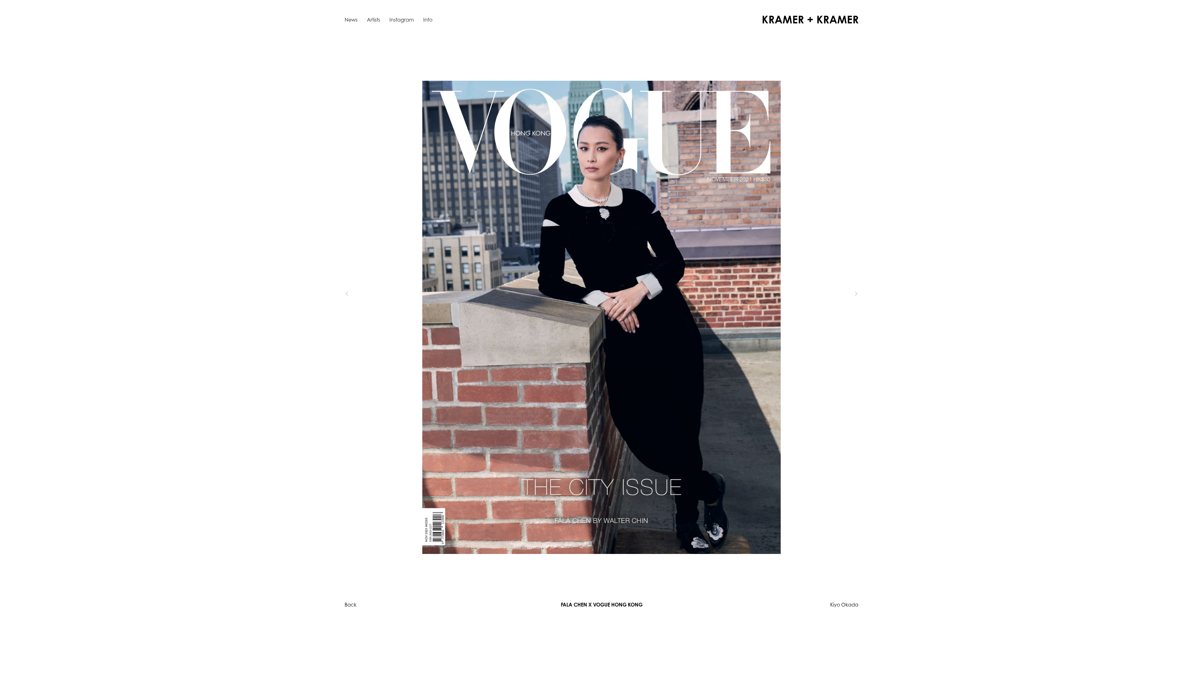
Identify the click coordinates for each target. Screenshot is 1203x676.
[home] (810, 19)
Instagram (401, 20)
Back (351, 605)
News (351, 20)
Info (427, 20)
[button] (357, 294)
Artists (373, 20)
